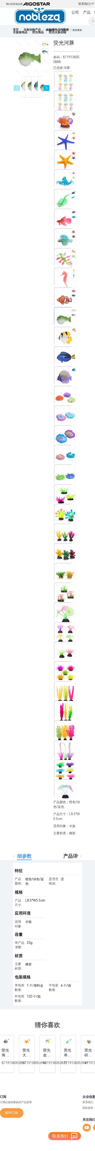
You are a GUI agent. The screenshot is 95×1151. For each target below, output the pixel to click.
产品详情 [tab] (72, 856)
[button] (47, 88)
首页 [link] (16, 29)
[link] (32, 29)
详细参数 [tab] (22, 856)
